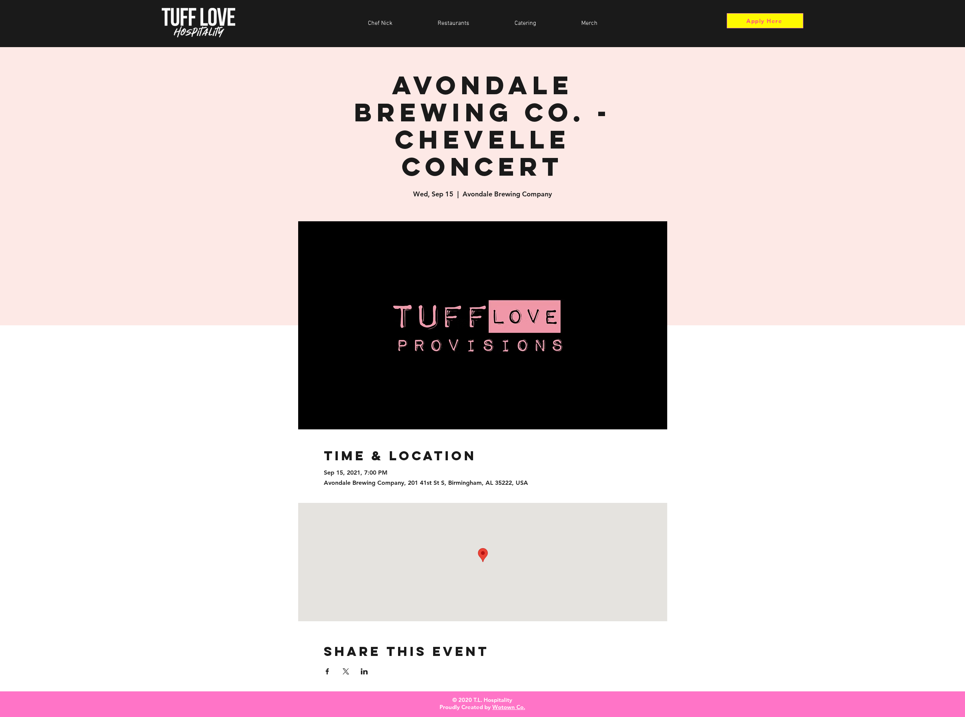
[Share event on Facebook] (327, 671)
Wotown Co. (508, 707)
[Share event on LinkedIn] (364, 671)
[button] (453, 23)
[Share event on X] (345, 671)
